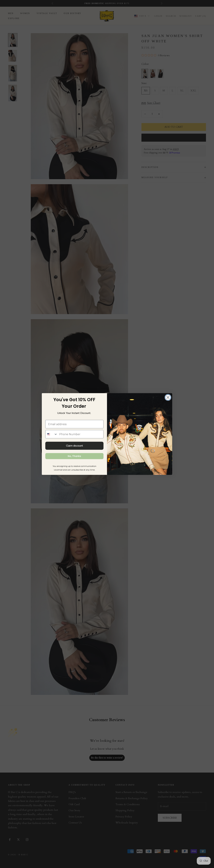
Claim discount (74, 446)
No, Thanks (74, 456)
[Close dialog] (168, 397)
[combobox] (51, 434)
